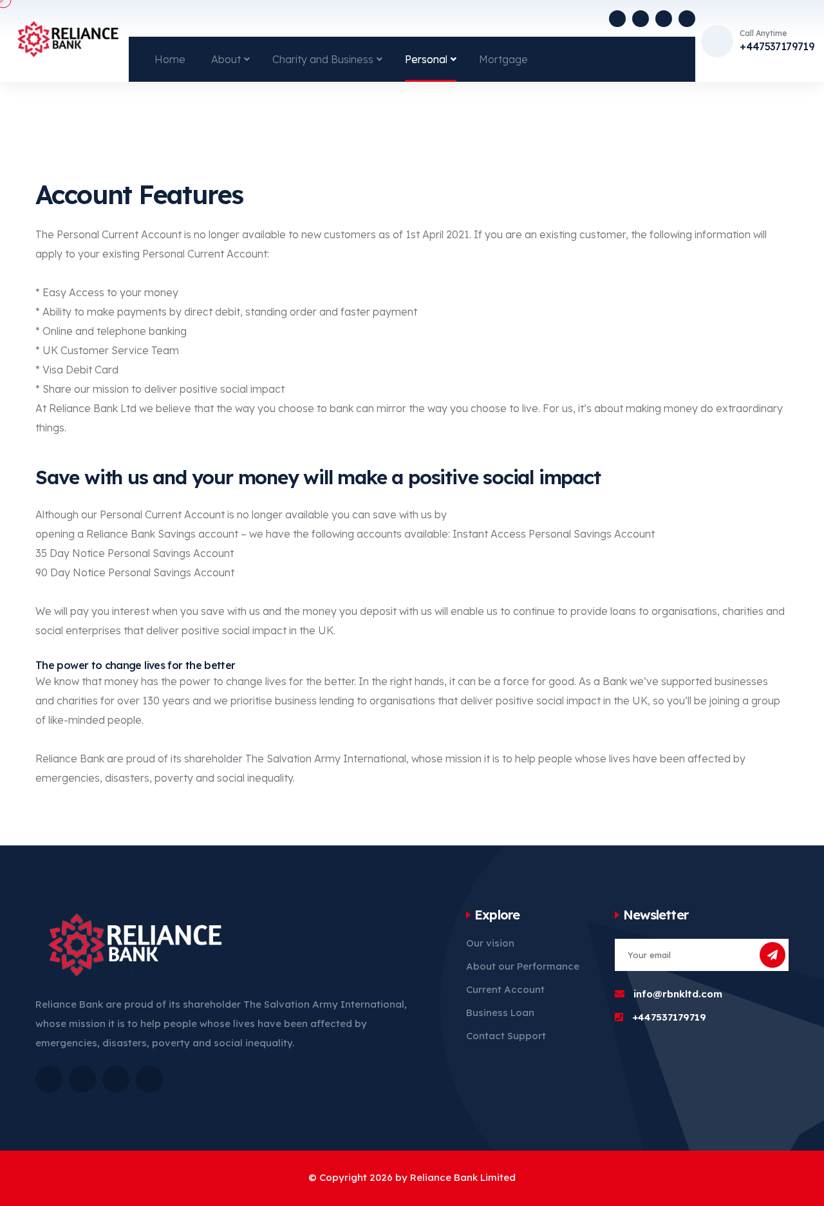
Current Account (505, 989)
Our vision (490, 943)
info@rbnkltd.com (677, 994)
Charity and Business (322, 59)
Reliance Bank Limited (463, 1177)
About (226, 59)
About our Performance (522, 966)
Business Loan (500, 1012)
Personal (426, 59)
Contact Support (506, 1036)
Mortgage (503, 59)
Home (169, 59)
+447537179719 (777, 46)
